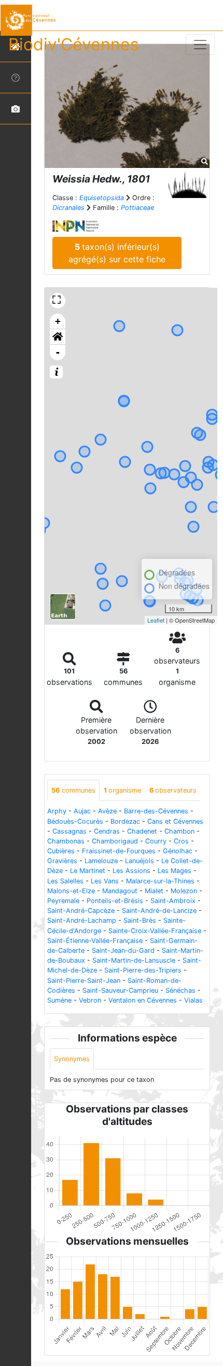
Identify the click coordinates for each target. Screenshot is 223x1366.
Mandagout (119, 891)
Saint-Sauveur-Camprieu (120, 990)
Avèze (107, 811)
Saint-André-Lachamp (81, 920)
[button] (57, 337)
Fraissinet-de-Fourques (119, 851)
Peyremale (63, 901)
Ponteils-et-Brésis (115, 901)
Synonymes (72, 1059)
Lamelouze (101, 861)
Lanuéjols (139, 861)
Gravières (62, 861)
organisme (122, 790)
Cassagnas (69, 831)
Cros (181, 841)
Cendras (107, 831)
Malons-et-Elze (71, 891)
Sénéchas (180, 990)
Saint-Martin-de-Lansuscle (133, 960)
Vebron (90, 1000)
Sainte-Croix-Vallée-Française (154, 931)
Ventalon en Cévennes (142, 1000)
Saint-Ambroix (173, 901)
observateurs (173, 790)
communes (73, 790)
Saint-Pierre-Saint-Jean (83, 980)
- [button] (58, 352)
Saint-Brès (139, 920)
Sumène (59, 1000)
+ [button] (58, 321)
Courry (155, 841)
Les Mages (174, 871)
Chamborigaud (115, 841)
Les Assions (131, 871)
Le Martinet (87, 871)
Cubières (61, 851)
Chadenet (142, 831)
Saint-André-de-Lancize (159, 910)
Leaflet (155, 620)
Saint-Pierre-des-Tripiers (143, 970)
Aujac (82, 811)
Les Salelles (65, 881)
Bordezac (125, 821)
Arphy (56, 811)
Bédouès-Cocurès (75, 821)
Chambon (179, 831)
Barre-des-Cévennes (156, 811)
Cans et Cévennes (175, 821)
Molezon (184, 891)
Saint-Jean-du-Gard (123, 950)
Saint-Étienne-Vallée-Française (95, 941)
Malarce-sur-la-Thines (160, 881)
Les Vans (105, 881)
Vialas (193, 1000)
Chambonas (66, 841)
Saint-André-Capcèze (81, 910)
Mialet (154, 891)
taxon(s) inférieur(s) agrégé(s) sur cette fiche (116, 253)
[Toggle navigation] (200, 44)
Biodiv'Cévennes (73, 44)
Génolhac (177, 851)
